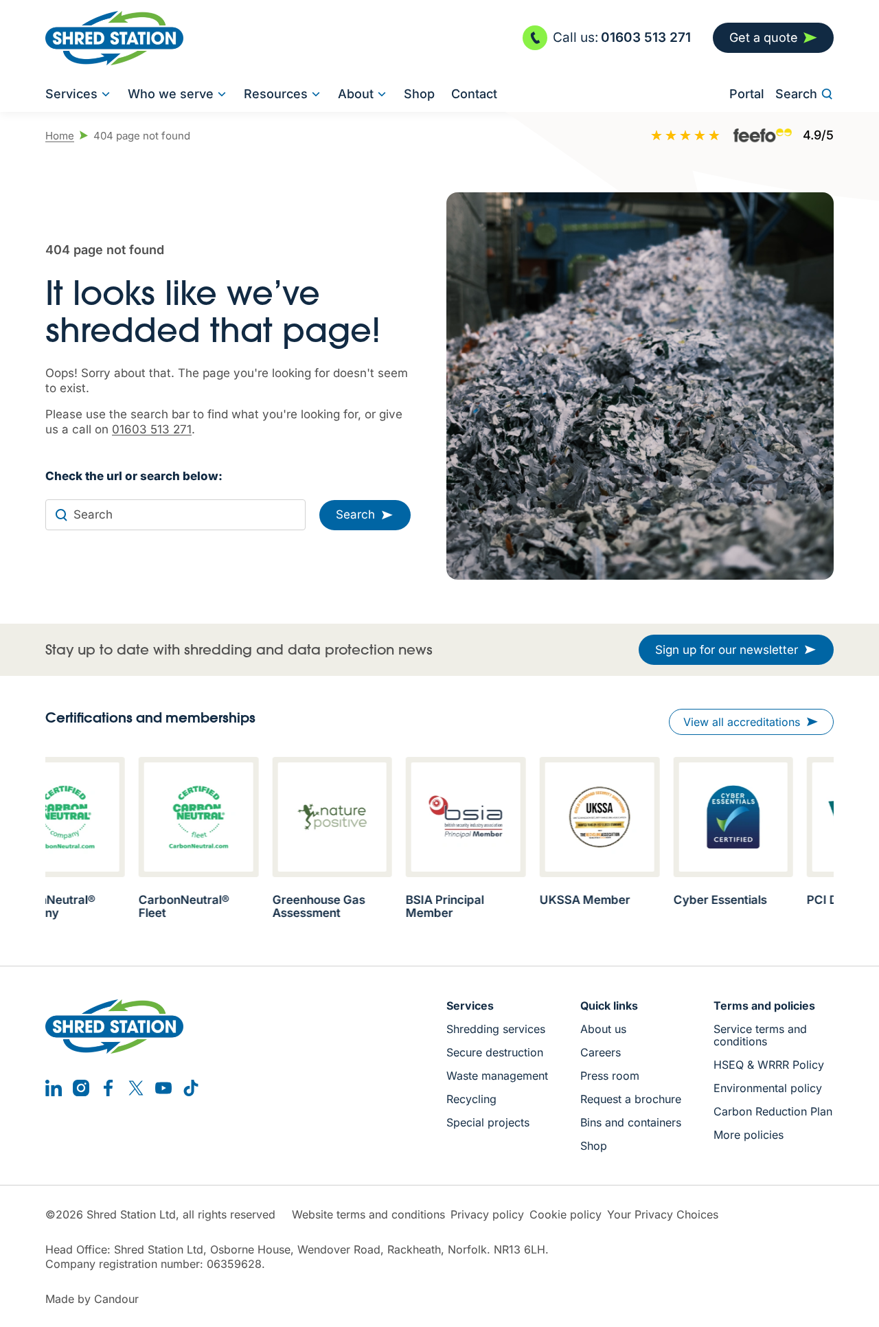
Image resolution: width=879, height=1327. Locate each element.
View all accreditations (741, 722)
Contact (474, 94)
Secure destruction (494, 1052)
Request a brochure (630, 1099)
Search (796, 94)
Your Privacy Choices (662, 1215)
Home (59, 135)
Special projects (487, 1122)
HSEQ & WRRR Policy (769, 1064)
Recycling (471, 1099)
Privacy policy (487, 1215)
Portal (746, 94)
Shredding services (495, 1029)
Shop (419, 94)
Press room (609, 1075)
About (356, 94)
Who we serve (171, 94)
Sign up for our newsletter (726, 650)
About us (603, 1029)
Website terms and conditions (368, 1215)
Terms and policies (764, 1005)
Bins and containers (630, 1122)
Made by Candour (92, 1299)
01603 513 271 (152, 429)
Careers (600, 1052)
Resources (276, 94)
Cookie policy (565, 1215)
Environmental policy (768, 1088)
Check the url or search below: (133, 476)
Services (71, 94)
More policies (749, 1134)
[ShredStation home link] (114, 38)
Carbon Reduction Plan (773, 1111)
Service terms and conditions (760, 1035)
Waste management (497, 1075)
